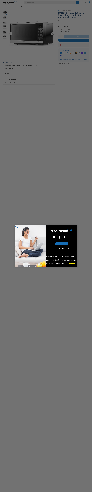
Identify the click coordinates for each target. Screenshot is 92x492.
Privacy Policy (72, 263)
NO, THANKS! (62, 248)
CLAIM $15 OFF (62, 244)
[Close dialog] (16, 227)
